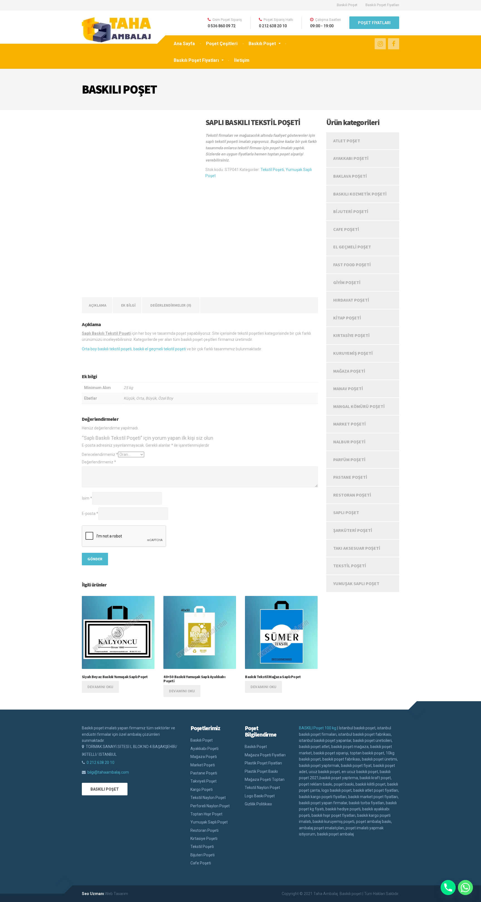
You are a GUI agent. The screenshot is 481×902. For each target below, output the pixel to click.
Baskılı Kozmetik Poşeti (360, 194)
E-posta (90, 513)
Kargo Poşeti (201, 789)
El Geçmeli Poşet (352, 247)
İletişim (241, 60)
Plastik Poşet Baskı (261, 771)
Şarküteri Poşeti (352, 530)
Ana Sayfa (184, 43)
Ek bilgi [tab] (128, 305)
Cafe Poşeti (346, 229)
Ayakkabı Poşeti (351, 158)
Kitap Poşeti (347, 318)
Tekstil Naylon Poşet (208, 797)
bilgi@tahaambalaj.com (108, 772)
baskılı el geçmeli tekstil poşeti (159, 349)
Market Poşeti (349, 424)
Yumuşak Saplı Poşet (356, 583)
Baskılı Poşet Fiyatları (382, 5)
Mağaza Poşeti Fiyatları (265, 755)
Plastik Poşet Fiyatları (263, 763)
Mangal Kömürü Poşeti (359, 406)
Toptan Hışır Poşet (206, 814)
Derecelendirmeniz (100, 454)
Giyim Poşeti (346, 282)
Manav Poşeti (348, 388)
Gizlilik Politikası (258, 804)
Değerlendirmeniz (99, 462)
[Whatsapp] (465, 887)
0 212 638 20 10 (100, 762)
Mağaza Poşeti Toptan (264, 779)
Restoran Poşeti (352, 495)
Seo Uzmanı (93, 893)
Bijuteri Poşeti (350, 211)
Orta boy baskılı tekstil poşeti (107, 349)
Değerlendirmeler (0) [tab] (170, 305)
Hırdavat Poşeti (351, 300)
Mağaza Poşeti (349, 371)
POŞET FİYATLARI (374, 23)
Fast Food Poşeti (352, 264)
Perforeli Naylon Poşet (210, 806)
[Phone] (448, 887)
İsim (87, 498)
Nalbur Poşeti (349, 441)
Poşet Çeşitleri (221, 43)
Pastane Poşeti (350, 477)
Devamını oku (100, 687)
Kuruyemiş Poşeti (353, 353)
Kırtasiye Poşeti (351, 335)
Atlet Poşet (346, 140)
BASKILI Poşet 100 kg (317, 728)
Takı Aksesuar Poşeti (356, 548)
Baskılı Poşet (347, 5)
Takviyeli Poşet (203, 781)
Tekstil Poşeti (272, 169)
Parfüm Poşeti (349, 459)
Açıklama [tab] (97, 305)
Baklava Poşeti (350, 176)
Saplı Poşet (346, 512)
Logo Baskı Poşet (260, 796)
